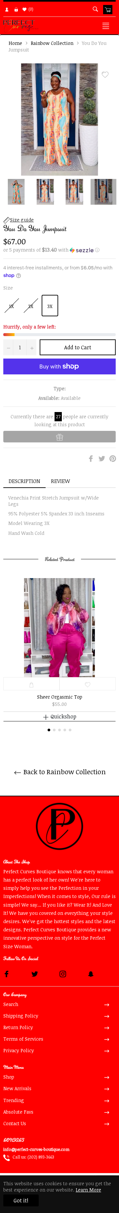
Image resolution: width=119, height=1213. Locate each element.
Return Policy (18, 1027)
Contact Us (14, 1123)
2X (30, 306)
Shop (8, 1077)
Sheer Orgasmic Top (59, 697)
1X (11, 306)
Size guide (22, 220)
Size (8, 288)
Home (15, 43)
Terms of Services (23, 1039)
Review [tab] (61, 481)
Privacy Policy (18, 1050)
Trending (13, 1100)
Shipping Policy (20, 1016)
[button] (59, 250)
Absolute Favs (18, 1112)
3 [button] (59, 730)
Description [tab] (24, 481)
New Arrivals (17, 1088)
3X (50, 306)
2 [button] (54, 730)
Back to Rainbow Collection (64, 772)
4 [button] (64, 730)
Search (10, 1004)
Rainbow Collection (52, 43)
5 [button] (70, 730)
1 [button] (49, 730)
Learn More (88, 1190)
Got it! (21, 1200)
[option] (59, 654)
